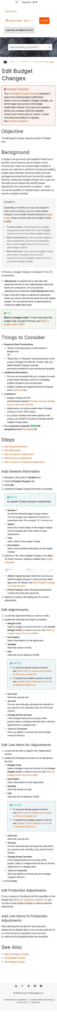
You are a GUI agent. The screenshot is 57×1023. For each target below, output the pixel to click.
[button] (49, 47)
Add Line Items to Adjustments (19, 454)
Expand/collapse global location (51, 61)
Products (24, 61)
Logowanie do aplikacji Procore (19, 30)
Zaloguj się (35, 1002)
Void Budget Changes (14, 961)
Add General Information (15, 446)
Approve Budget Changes (16, 954)
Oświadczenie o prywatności (15, 1000)
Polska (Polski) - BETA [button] (18, 20)
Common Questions (18, 121)
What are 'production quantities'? (30, 899)
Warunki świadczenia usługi (42, 1000)
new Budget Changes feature (22, 93)
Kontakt (44, 21)
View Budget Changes (14, 957)
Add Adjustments (12, 450)
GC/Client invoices (37, 401)
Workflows (17, 390)
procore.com (11, 11)
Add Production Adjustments (18, 458)
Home (12, 61)
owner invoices (26, 404)
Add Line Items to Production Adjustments (24, 462)
